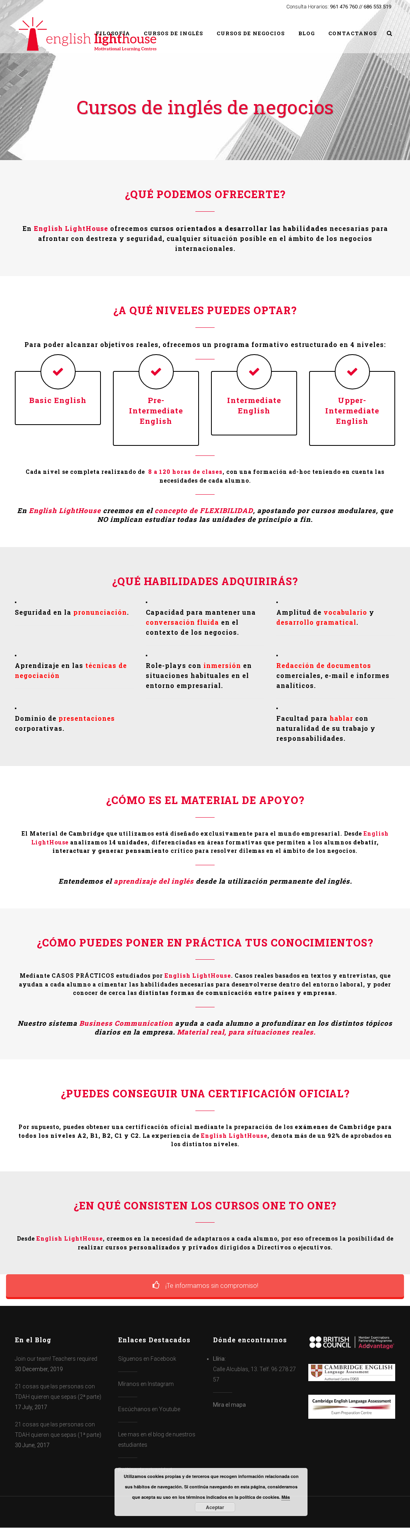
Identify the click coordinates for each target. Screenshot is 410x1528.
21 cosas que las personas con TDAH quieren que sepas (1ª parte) (58, 1429)
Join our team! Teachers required (56, 1359)
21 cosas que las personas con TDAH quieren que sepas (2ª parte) (58, 1391)
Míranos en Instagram (146, 1384)
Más (285, 1497)
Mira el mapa (229, 1405)
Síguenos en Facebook (147, 1359)
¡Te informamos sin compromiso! (211, 1285)
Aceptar (215, 1507)
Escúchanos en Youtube (149, 1409)
